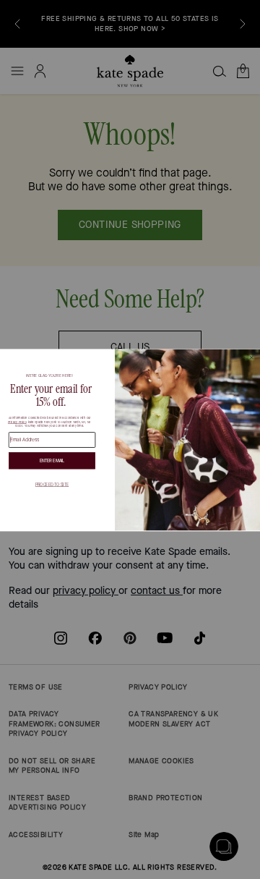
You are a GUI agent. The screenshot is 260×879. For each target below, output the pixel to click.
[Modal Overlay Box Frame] (130, 439)
